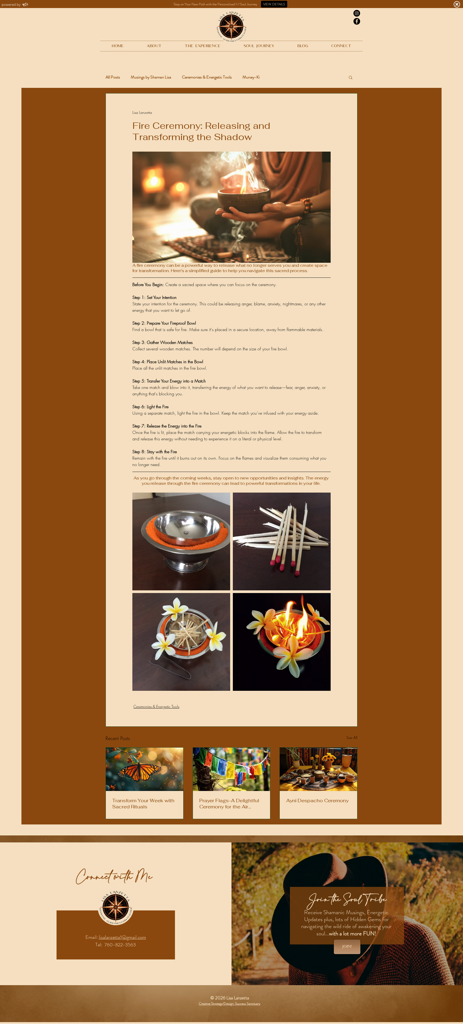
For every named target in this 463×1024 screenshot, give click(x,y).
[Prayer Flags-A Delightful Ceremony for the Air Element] (231, 769)
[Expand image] (181, 541)
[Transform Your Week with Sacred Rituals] (144, 769)
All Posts (113, 77)
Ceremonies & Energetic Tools (207, 77)
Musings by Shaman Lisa (151, 77)
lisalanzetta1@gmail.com (122, 937)
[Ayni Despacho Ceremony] (318, 769)
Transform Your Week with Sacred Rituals (143, 803)
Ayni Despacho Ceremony (317, 800)
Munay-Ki (251, 77)
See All (351, 737)
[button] (350, 77)
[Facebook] (356, 21)
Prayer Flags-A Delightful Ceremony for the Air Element (229, 803)
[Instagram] (356, 13)
